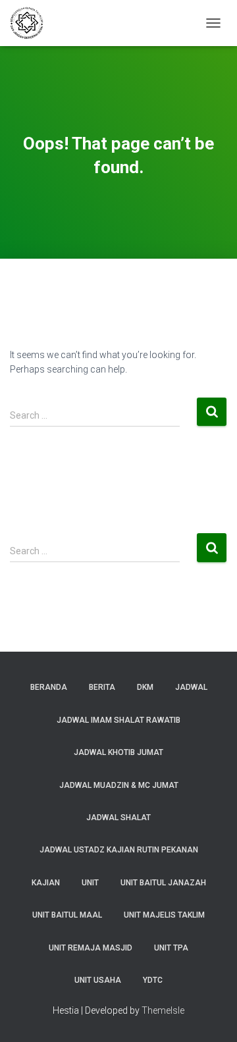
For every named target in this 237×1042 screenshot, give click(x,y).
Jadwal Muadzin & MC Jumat (118, 785)
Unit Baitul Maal (67, 915)
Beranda (48, 687)
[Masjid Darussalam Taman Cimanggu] (31, 23)
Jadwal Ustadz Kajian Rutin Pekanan (119, 849)
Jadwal (191, 687)
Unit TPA (171, 947)
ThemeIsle (163, 1010)
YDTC (153, 980)
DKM (145, 687)
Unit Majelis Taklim (164, 915)
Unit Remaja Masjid (90, 947)
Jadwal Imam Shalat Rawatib (118, 720)
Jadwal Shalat (118, 817)
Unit (90, 882)
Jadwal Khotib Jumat (118, 752)
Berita (102, 687)
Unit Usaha (97, 980)
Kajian (46, 882)
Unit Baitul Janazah (163, 882)
